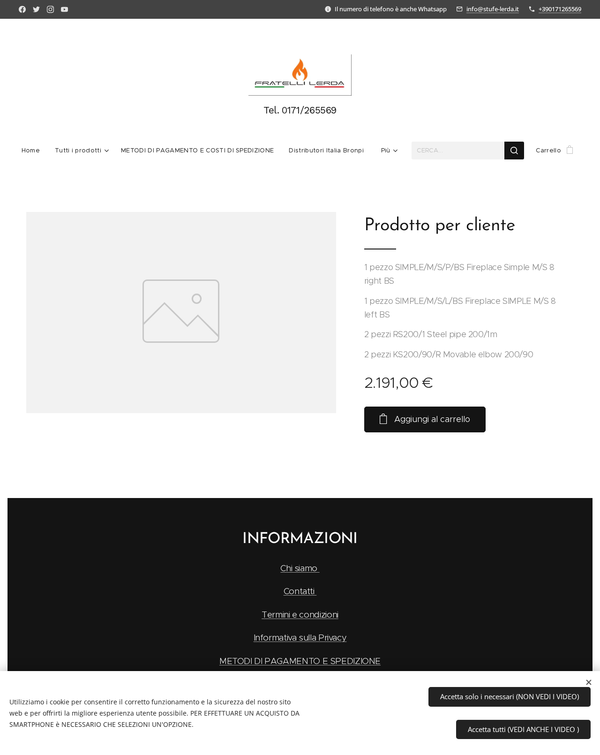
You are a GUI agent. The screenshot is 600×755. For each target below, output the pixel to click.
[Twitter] (36, 9)
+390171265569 (560, 9)
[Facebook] (22, 9)
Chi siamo (299, 568)
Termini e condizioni (300, 614)
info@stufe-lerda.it (492, 9)
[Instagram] (50, 9)
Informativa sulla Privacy (300, 637)
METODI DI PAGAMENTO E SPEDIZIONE (300, 661)
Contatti (300, 591)
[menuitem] (34, 150)
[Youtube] (64, 9)
